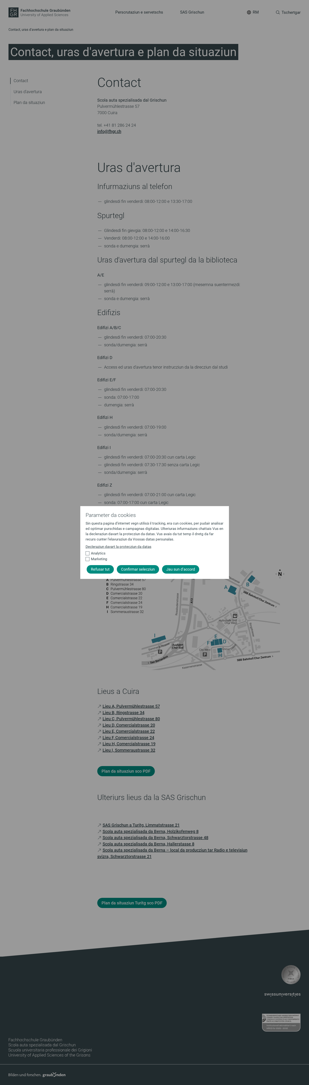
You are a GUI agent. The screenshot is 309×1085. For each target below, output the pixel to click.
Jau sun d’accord (180, 569)
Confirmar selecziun (138, 569)
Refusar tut (100, 569)
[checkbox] (153, 553)
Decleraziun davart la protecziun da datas (118, 547)
